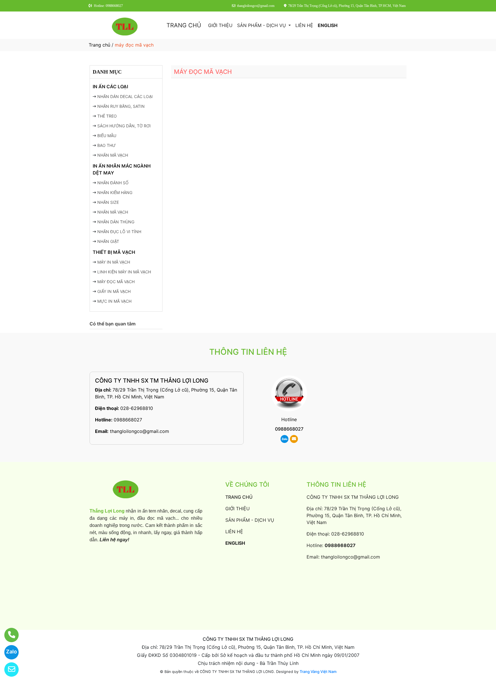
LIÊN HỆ (304, 25)
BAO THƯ (106, 145)
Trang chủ (99, 45)
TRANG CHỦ (183, 25)
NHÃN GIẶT (108, 241)
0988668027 (128, 420)
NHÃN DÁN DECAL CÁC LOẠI (125, 96)
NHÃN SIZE (108, 202)
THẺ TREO (107, 116)
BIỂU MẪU (106, 135)
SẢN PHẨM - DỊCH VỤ (262, 25)
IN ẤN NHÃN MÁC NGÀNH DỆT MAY (122, 169)
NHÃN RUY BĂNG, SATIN (121, 106)
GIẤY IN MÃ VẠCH (114, 291)
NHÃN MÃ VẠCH (112, 155)
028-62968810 (136, 408)
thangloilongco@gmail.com (139, 431)
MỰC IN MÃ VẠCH (114, 301)
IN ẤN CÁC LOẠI (110, 86)
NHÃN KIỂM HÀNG (114, 192)
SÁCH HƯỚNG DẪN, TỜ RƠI (124, 125)
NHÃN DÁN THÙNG (115, 221)
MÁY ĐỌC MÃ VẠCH (116, 281)
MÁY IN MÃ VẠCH (113, 262)
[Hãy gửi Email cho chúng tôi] (8, 669)
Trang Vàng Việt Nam (318, 671)
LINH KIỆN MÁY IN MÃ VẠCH (124, 271)
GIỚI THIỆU (220, 25)
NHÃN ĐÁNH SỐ (113, 182)
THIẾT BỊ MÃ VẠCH (114, 252)
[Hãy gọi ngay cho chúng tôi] (8, 635)
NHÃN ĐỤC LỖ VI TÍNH (119, 231)
